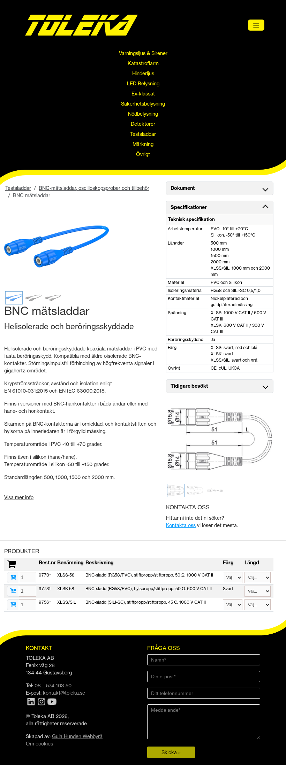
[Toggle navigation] (256, 25)
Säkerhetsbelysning (143, 104)
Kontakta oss (181, 525)
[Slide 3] (53, 297)
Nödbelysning (143, 114)
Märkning (143, 144)
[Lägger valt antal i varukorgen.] (13, 577)
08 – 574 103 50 (53, 685)
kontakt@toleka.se (64, 693)
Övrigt (143, 154)
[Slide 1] (14, 297)
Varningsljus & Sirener (143, 53)
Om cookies (39, 744)
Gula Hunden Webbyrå (77, 736)
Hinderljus (143, 73)
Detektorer (143, 124)
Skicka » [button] (171, 752)
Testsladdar (143, 134)
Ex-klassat (143, 93)
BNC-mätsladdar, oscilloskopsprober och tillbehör (94, 188)
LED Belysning (143, 83)
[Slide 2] (33, 297)
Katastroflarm (143, 63)
